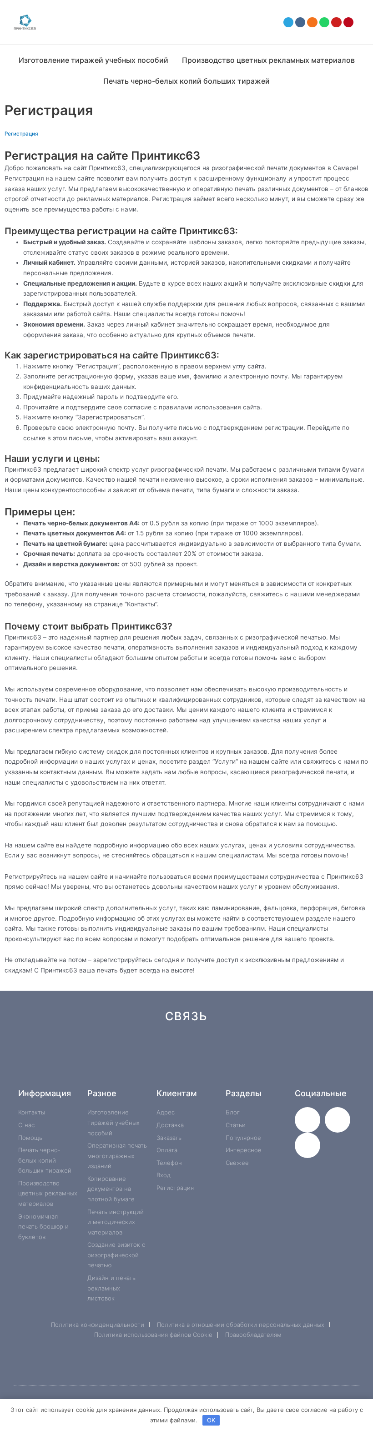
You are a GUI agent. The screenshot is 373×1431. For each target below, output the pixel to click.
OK (211, 1420)
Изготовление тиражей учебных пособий (93, 60)
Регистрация (21, 134)
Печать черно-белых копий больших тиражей (186, 81)
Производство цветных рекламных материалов (268, 60)
